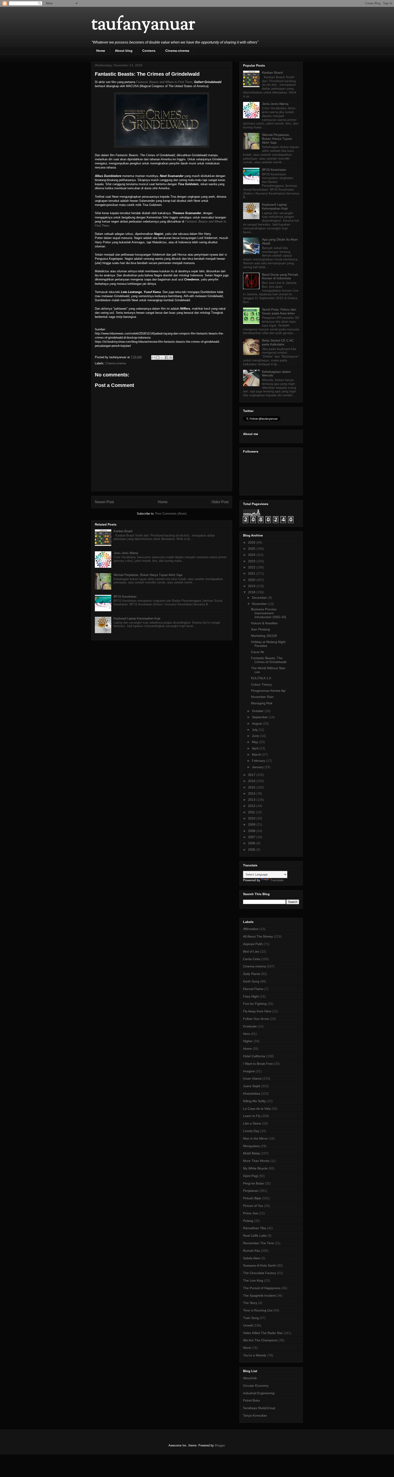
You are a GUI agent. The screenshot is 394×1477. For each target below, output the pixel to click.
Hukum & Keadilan (264, 623)
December (260, 597)
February (259, 760)
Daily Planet (251, 974)
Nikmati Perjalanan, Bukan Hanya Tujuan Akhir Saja (148, 575)
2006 (252, 843)
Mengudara (251, 1146)
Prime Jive (250, 1213)
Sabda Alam (251, 1258)
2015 (252, 787)
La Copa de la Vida (257, 1108)
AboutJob (250, 1378)
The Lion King (253, 1280)
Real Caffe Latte (255, 1235)
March (257, 754)
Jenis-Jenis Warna (126, 553)
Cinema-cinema (177, 50)
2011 (252, 812)
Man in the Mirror (255, 1138)
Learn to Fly (251, 1116)
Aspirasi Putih (253, 944)
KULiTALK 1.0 (261, 678)
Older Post (219, 502)
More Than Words (256, 1161)
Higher (248, 1041)
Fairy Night (251, 996)
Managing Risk (261, 703)
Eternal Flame (253, 989)
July (255, 729)
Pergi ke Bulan (253, 1183)
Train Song (251, 1318)
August (257, 723)
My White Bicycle (255, 1168)
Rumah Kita (251, 1250)
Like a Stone (252, 1123)
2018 (252, 592)
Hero (246, 1034)
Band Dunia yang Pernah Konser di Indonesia (280, 276)
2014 (252, 793)
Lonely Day (251, 1131)
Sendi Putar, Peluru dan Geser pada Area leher (279, 311)
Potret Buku (251, 1400)
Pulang (248, 1221)
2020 (252, 580)
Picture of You (253, 1206)
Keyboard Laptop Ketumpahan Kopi (137, 618)
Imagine (249, 1071)
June (256, 736)
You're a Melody (254, 1355)
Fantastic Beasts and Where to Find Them (164, 82)
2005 (252, 849)
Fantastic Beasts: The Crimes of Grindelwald (268, 660)
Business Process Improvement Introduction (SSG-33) (268, 613)
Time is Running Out (257, 1310)
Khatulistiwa (251, 1093)
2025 (252, 548)
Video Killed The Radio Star (263, 1333)
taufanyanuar (143, 25)
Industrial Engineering (259, 1393)
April (255, 748)
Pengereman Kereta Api (268, 690)
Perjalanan (251, 1190)
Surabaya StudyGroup (259, 1408)
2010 (252, 818)
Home (100, 50)
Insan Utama (252, 1078)
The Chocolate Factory (259, 1273)
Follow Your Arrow (256, 1019)
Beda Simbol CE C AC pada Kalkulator (278, 342)
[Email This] (153, 357)
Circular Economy (256, 1385)
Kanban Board (123, 531)
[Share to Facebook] (166, 357)
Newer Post (104, 502)
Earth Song (251, 981)
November (260, 604)
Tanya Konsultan (255, 1415)
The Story (250, 1303)
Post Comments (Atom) (171, 513)
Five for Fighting (255, 1003)
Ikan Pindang (260, 629)
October (258, 711)
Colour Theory (261, 684)
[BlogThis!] (158, 357)
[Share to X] (162, 357)
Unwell (248, 1325)
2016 (252, 781)
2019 (252, 586)
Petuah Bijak (252, 1198)
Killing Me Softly (254, 1101)
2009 (252, 824)
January (258, 767)
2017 (252, 775)
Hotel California (254, 1056)
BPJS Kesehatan (125, 596)
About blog (123, 50)
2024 (252, 555)
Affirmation (251, 929)
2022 (252, 567)
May (255, 742)
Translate (277, 880)
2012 (252, 806)
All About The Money (258, 936)
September (260, 717)
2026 (252, 542)
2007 (252, 837)
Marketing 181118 (264, 635)
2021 (252, 573)
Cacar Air (257, 652)
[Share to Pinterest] (170, 357)
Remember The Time (258, 1243)
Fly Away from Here (257, 1011)
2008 (252, 831)
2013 (252, 799)
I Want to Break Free (258, 1063)
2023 (252, 561)
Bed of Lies (251, 951)
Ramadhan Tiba (254, 1228)
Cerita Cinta (251, 959)
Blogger (220, 1445)
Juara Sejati (251, 1086)
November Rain (262, 697)
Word (247, 1348)
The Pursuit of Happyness (261, 1288)
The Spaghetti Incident (259, 1295)
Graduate (250, 1026)
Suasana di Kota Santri (259, 1265)
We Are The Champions (260, 1340)
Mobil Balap (251, 1153)
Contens (149, 50)
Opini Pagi (250, 1176)
